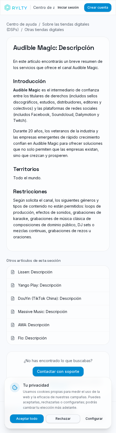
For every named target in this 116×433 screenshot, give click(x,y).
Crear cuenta (97, 7)
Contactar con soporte (58, 371)
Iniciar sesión (68, 7)
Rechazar (63, 419)
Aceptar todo (26, 419)
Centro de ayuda (21, 24)
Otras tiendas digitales (44, 29)
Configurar (94, 419)
